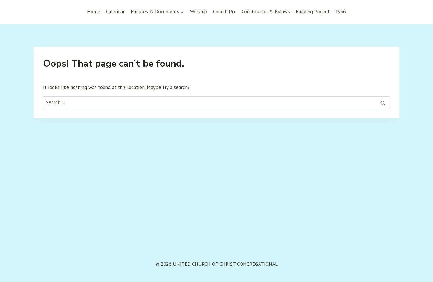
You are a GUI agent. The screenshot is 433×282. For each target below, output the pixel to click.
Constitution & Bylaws (266, 11)
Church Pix (224, 11)
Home (93, 11)
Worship (198, 11)
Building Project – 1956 (321, 11)
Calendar (115, 11)
